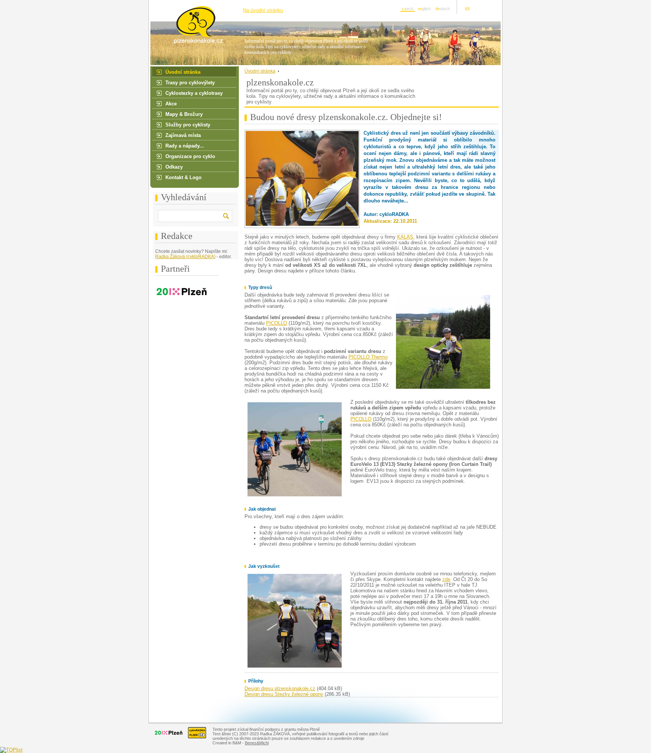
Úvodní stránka (182, 72)
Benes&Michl (257, 743)
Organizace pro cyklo (190, 156)
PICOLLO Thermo (368, 357)
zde (446, 579)
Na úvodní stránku (263, 10)
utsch (442, 8)
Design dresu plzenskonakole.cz (280, 688)
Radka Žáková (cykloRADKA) (185, 256)
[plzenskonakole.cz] (190, 43)
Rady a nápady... (184, 146)
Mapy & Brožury (184, 114)
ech (407, 8)
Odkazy (174, 167)
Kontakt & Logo (183, 177)
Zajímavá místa (183, 135)
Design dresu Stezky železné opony (284, 694)
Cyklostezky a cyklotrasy (194, 93)
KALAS (405, 237)
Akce (171, 103)
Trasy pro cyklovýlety (190, 82)
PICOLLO (276, 323)
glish (424, 8)
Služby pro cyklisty (187, 125)
